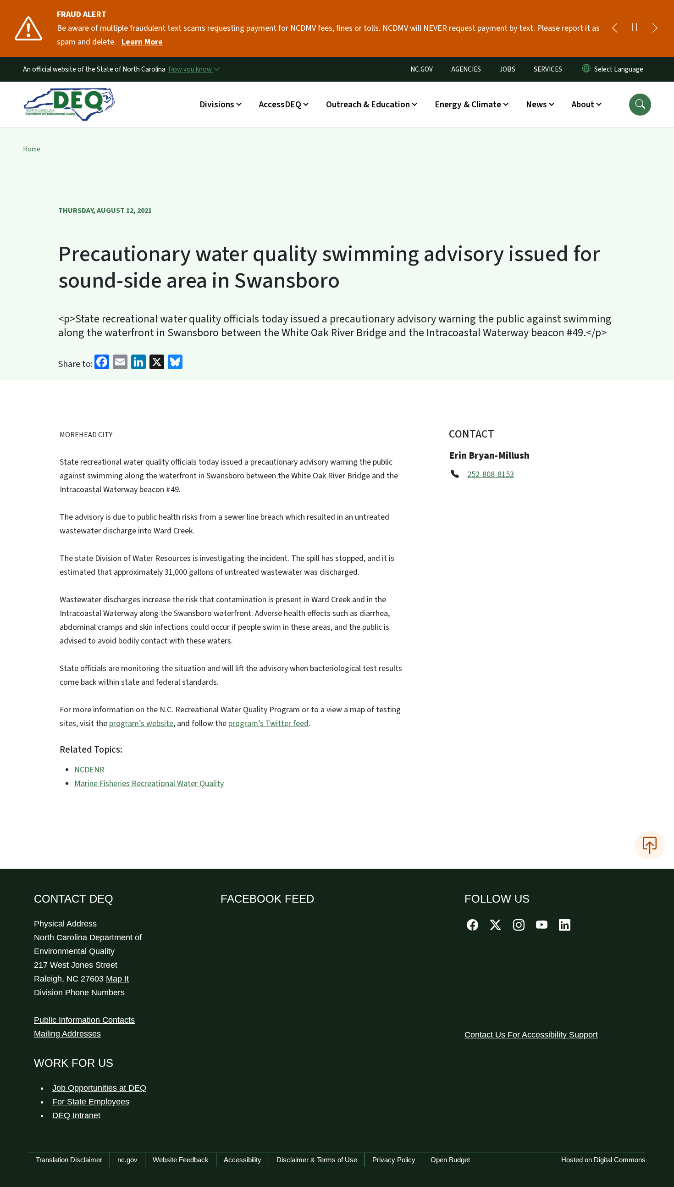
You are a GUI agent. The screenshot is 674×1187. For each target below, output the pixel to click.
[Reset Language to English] (586, 69)
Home (31, 149)
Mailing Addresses (67, 1033)
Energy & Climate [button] (468, 104)
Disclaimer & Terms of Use (316, 1160)
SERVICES (548, 69)
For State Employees (90, 1101)
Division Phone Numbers (79, 992)
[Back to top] (650, 845)
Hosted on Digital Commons (603, 1160)
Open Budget (450, 1160)
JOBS (507, 69)
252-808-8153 (490, 474)
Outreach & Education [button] (368, 104)
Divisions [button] (216, 104)
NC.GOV (421, 69)
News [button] (536, 104)
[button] (640, 105)
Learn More (142, 42)
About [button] (583, 104)
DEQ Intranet (76, 1115)
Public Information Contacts (84, 1020)
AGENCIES (466, 69)
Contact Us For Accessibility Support (531, 1034)
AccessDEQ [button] (280, 104)
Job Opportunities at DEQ (99, 1088)
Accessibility (242, 1160)
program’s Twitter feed (268, 723)
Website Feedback (181, 1160)
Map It (117, 978)
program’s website (141, 723)
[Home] (69, 94)
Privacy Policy (393, 1160)
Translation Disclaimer (69, 1160)
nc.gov (127, 1160)
